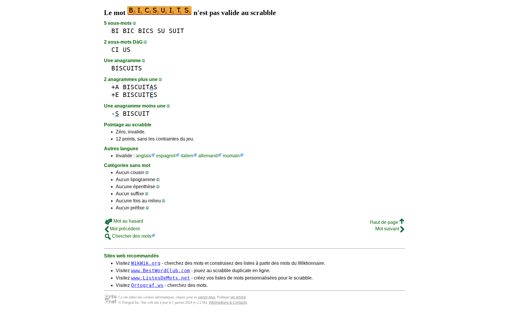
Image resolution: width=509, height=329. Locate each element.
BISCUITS (126, 68)
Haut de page (384, 222)
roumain (231, 155)
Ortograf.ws (147, 285)
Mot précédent (124, 228)
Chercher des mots (131, 236)
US (126, 49)
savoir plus (206, 297)
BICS (145, 30)
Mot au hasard (127, 221)
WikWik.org (146, 263)
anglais (143, 155)
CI (115, 49)
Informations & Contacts (228, 302)
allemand (208, 155)
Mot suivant (387, 228)
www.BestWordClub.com (160, 270)
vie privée (238, 297)
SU (161, 30)
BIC (128, 30)
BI (115, 30)
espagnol (166, 155)
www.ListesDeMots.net (160, 278)
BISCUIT (136, 113)
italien (187, 155)
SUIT (176, 30)
